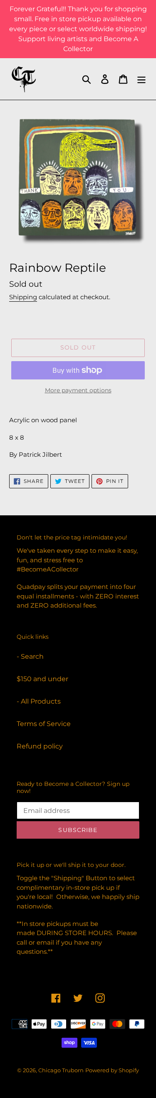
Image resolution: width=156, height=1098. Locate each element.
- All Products (39, 701)
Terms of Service (44, 724)
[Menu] (141, 79)
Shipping (23, 297)
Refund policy (40, 746)
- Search (30, 656)
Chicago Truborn (61, 1070)
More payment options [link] (78, 390)
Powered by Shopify (112, 1070)
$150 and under (42, 679)
